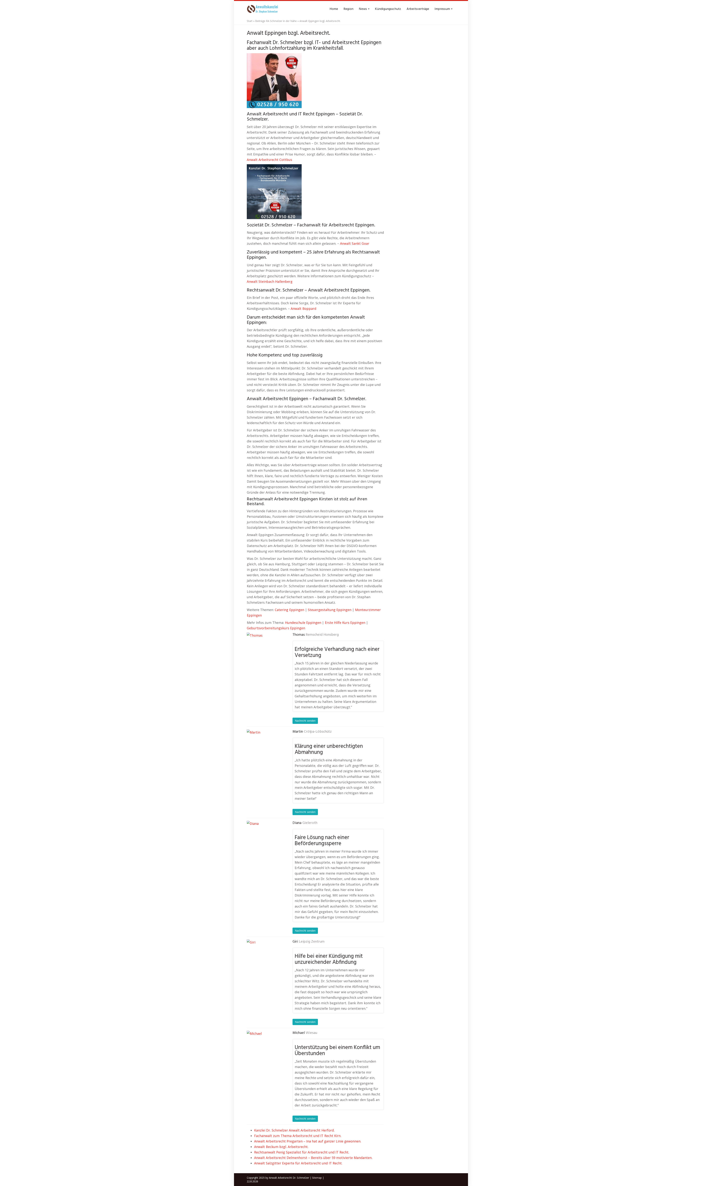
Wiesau (311, 1033)
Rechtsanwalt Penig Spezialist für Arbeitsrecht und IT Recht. (301, 1152)
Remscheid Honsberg (322, 635)
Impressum (443, 9)
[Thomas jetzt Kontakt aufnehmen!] (265, 651)
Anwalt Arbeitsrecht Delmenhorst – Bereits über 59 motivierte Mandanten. (313, 1157)
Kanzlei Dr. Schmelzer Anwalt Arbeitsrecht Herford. (294, 1130)
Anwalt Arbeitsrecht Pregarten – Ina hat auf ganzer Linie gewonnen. (307, 1141)
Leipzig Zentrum (311, 941)
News (363, 9)
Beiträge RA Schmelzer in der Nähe (276, 21)
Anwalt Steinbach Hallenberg (269, 281)
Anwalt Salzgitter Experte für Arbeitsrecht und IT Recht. (298, 1163)
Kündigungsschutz (388, 9)
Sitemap (317, 1177)
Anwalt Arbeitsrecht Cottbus (269, 159)
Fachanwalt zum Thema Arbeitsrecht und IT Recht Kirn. (297, 1136)
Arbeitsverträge (418, 9)
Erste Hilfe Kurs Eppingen (345, 622)
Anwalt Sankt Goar (354, 243)
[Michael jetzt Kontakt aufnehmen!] (265, 1049)
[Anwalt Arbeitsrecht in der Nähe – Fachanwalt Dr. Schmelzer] (263, 9)
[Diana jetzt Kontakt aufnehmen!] (265, 839)
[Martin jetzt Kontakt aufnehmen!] (265, 748)
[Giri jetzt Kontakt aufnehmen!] (265, 957)
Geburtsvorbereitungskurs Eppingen (276, 628)
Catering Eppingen (289, 610)
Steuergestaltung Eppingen (329, 610)
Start (249, 21)
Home (334, 9)
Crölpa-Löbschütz (318, 732)
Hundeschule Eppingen (303, 622)
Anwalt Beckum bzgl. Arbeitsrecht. (281, 1146)
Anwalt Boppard (303, 308)
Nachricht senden (305, 720)
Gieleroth (309, 823)
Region (348, 9)
